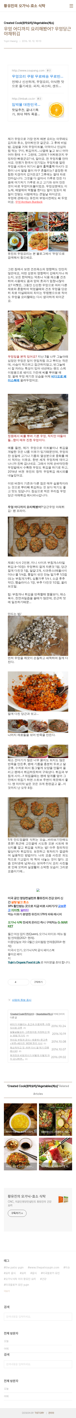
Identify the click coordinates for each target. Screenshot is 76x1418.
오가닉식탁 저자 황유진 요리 (20, 1278)
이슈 (67, 1267)
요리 (23, 1273)
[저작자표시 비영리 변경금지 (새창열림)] (51, 982)
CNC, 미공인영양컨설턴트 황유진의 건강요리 (29, 1203)
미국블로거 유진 (51, 1273)
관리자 (51, 1413)
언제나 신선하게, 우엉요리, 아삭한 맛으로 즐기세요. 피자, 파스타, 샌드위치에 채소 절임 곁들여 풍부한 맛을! (38, 84)
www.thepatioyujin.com (44, 1267)
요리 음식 (10, 1273)
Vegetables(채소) (44, 1013)
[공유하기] (20, 982)
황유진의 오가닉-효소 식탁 (24, 6)
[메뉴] (71, 5)
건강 (44, 1278)
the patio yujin (14, 1267)
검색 (68, 1316)
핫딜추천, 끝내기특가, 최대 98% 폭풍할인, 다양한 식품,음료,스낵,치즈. (26, 112)
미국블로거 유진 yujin (17, 1284)
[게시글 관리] (24, 982)
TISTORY (39, 1413)
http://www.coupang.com (28, 70)
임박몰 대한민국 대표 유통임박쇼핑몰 (24, 104)
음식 (34, 1273)
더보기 (7, 1291)
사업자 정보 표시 (21, 999)
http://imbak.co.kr (23, 98)
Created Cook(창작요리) (22, 1013)
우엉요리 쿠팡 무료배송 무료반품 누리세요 (38, 76)
